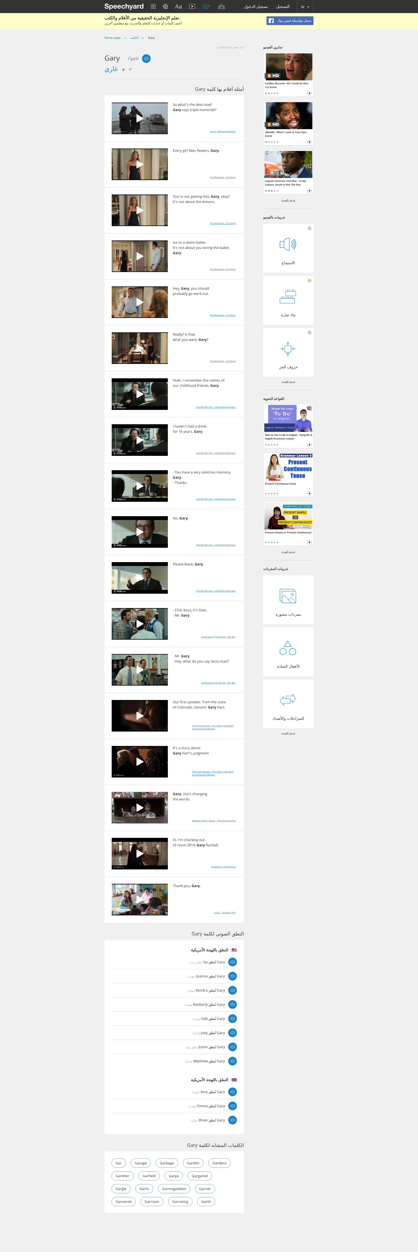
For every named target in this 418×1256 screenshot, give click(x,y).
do (194, 661)
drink (202, 426)
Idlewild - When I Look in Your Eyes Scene (286, 133)
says (185, 109)
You (178, 472)
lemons (208, 201)
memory (223, 472)
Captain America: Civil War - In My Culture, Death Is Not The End (285, 182)
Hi (174, 839)
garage (141, 1163)
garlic (144, 1188)
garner (205, 1188)
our (176, 385)
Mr (177, 615)
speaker (194, 702)
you (199, 247)
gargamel (200, 1175)
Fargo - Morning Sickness (223, 131)
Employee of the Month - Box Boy (218, 636)
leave (188, 564)
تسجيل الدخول (256, 6)
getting (196, 196)
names (214, 380)
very (197, 472)
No (175, 518)
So (175, 104)
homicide (207, 109)
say (206, 661)
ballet (200, 242)
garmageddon (174, 1188)
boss (187, 610)
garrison (152, 1201)
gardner (123, 1175)
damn (190, 242)
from (206, 702)
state (221, 702)
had (191, 426)
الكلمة (134, 37)
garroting (180, 1201)
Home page (112, 37)
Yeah (177, 380)
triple (194, 109)
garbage (167, 1163)
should (203, 288)
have (186, 472)
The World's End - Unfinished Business (216, 407)
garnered (123, 1201)
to (180, 242)
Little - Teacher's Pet (225, 912)
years (187, 431)
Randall (212, 845)
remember (193, 380)
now (207, 104)
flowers (203, 150)
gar (119, 1163)
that (191, 334)
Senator (200, 707)
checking (191, 839)
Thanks (181, 482)
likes (192, 150)
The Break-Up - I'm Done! (223, 177)
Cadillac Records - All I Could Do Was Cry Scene (286, 85)
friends (203, 385)
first (183, 702)
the (192, 104)
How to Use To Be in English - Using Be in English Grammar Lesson (288, 436)
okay (225, 196)
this (206, 196)
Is (186, 334)
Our (176, 702)
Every (177, 150)
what (177, 339)
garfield (149, 1175)
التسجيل (283, 6)
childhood (188, 385)
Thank (178, 885)
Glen (202, 610)
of (222, 380)
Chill (178, 610)
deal (199, 104)
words (184, 799)
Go (175, 242)
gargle (121, 1188)
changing (199, 793)
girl (185, 150)
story (185, 747)
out (205, 293)
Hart (220, 707)
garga (174, 1175)
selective (208, 472)
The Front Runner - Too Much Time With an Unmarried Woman (213, 727)
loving (207, 247)
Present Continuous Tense (280, 483)
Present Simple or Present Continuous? (288, 532)
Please (178, 564)
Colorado (184, 707)
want (193, 339)
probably (180, 293)
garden (193, 1163)
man (224, 661)
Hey (176, 288)
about (190, 201)
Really (177, 334)
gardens (219, 1163)
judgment (201, 753)
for (175, 431)
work (198, 293)
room (181, 845)
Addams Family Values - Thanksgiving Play (214, 820)
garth (206, 1201)
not (187, 196)
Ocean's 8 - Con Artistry (223, 866)
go (191, 293)
